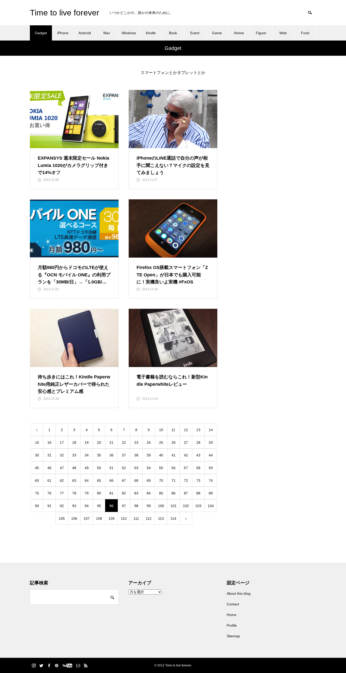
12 (186, 430)
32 (62, 455)
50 (99, 468)
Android (85, 33)
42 (186, 455)
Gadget (41, 33)
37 (124, 455)
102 (186, 506)
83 (136, 493)
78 (74, 493)
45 (37, 468)
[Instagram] (33, 665)
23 (136, 442)
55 (161, 468)
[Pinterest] (56, 665)
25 (161, 442)
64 (87, 480)
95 (99, 506)
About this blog (239, 593)
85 (161, 493)
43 (198, 455)
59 (211, 468)
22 (124, 442)
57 (186, 468)
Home (231, 615)
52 (124, 468)
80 (99, 493)
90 (37, 506)
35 (99, 455)
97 (124, 506)
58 (198, 468)
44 (211, 455)
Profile (232, 625)
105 (62, 518)
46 (49, 468)
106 (74, 518)
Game (217, 33)
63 (74, 480)
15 (37, 442)
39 (149, 455)
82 (124, 493)
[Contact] (78, 665)
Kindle (151, 33)
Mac (106, 33)
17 (62, 442)
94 (87, 506)
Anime (239, 33)
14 (211, 430)
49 (87, 468)
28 (198, 442)
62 (62, 480)
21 (111, 442)
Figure (261, 33)
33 (74, 455)
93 (74, 506)
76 (49, 493)
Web (283, 33)
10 (161, 430)
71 (173, 480)
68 (136, 480)
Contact (233, 604)
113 (161, 518)
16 (49, 442)
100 (161, 506)
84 (149, 493)
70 (161, 480)
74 (211, 480)
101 (173, 506)
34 (87, 455)
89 (211, 493)
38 (136, 455)
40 (161, 455)
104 (211, 506)
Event (194, 33)
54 (149, 468)
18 (74, 442)
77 (62, 493)
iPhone (62, 33)
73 (198, 480)
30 (37, 455)
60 (37, 480)
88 (198, 493)
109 (111, 518)
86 (173, 493)
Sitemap (233, 636)
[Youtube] (67, 665)
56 (173, 468)
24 (149, 442)
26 (173, 442)
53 (136, 468)
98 (136, 506)
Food (305, 33)
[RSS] (85, 665)
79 (87, 493)
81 (111, 493)
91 (49, 506)
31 (49, 455)
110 (124, 518)
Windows (129, 33)
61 (49, 480)
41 (173, 455)
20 (99, 442)
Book (173, 33)
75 (37, 493)
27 (186, 442)
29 (211, 442)
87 (186, 493)
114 (173, 518)
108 (99, 518)
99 (149, 506)
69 (149, 480)
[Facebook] (48, 665)
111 (136, 518)
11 (173, 430)
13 (198, 430)
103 (198, 506)
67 (124, 480)
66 (111, 480)
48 (74, 468)
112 (148, 518)
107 (87, 518)
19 (87, 442)
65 (99, 480)
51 (111, 468)
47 (62, 468)
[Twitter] (41, 665)
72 (186, 480)
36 (111, 455)
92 (62, 506)
